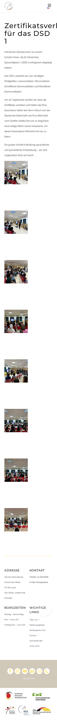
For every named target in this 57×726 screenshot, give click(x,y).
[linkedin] (32, 671)
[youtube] (25, 671)
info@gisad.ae (42, 582)
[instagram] (17, 671)
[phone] (47, 671)
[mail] (39, 671)
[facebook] (10, 671)
